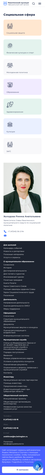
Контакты (8, 373)
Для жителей (10, 245)
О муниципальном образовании (19, 262)
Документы (9, 324)
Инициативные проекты (15, 399)
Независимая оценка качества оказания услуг (18, 408)
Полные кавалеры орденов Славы (19, 289)
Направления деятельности (16, 303)
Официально (10, 313)
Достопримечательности (15, 271)
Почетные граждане (13, 280)
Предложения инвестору (15, 386)
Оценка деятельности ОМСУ (17, 306)
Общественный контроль (16, 395)
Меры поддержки (12, 309)
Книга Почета (10, 283)
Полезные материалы (14, 254)
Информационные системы (16, 336)
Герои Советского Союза (15, 286)
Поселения (9, 295)
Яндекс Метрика (9, 452)
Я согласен (22, 470)
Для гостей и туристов (14, 274)
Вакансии (8, 355)
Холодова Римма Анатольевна (22, 216)
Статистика (9, 316)
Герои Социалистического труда (19, 292)
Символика (9, 265)
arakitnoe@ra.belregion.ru (16, 437)
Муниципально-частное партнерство (21, 380)
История (8, 268)
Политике (29, 462)
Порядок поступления (14, 352)
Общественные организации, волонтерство (17, 403)
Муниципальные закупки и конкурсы (21, 327)
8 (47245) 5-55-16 (11, 420)
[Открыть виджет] (38, 466)
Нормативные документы (15, 364)
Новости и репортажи (14, 251)
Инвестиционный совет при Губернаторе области (17, 390)
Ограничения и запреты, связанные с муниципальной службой (21, 368)
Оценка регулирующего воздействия (15, 331)
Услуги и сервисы (12, 257)
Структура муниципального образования (16, 320)
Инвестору (9, 377)
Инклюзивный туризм (14, 277)
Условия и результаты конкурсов (19, 361)
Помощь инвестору (13, 383)
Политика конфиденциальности (14, 443)
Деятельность (10, 299)
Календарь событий (13, 248)
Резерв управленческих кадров (18, 358)
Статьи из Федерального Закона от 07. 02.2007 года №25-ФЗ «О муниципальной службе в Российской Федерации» (20, 346)
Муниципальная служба (15, 340)
